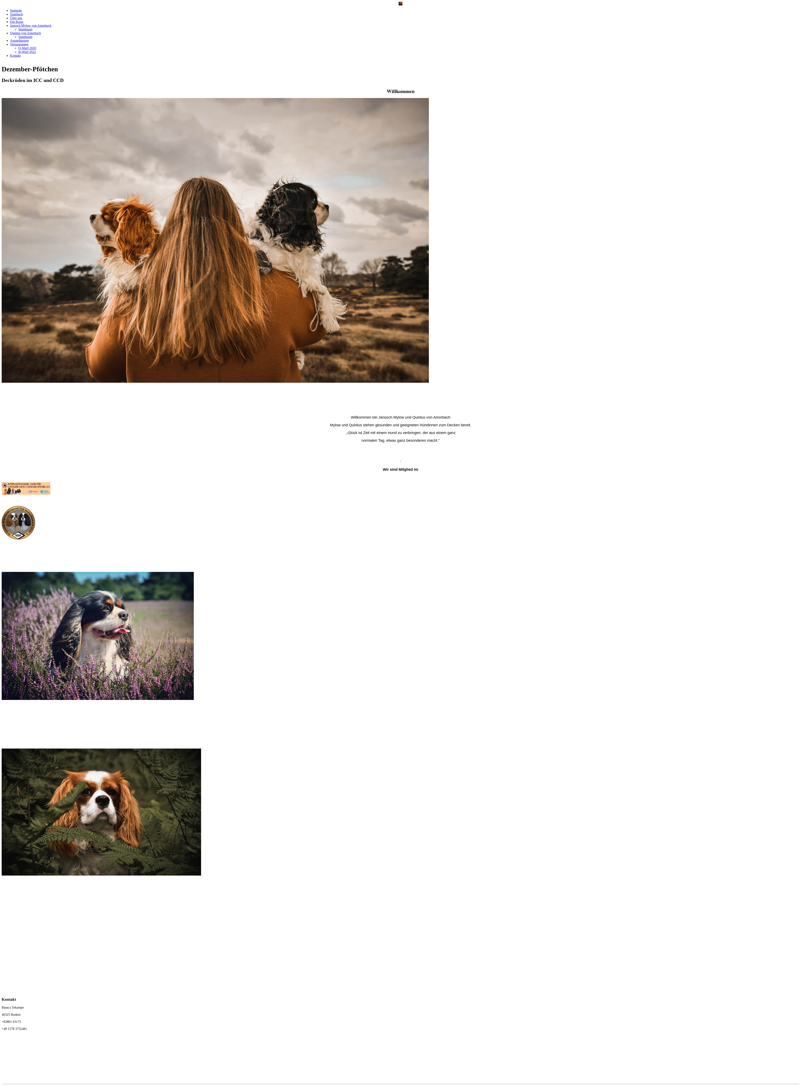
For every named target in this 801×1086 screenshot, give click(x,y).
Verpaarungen (19, 44)
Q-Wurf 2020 (27, 48)
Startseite (16, 10)
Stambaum (25, 29)
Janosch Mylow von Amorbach (30, 25)
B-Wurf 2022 (27, 52)
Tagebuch (16, 14)
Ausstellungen (19, 40)
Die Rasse (16, 22)
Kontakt (15, 55)
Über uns (16, 18)
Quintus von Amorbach (25, 33)
